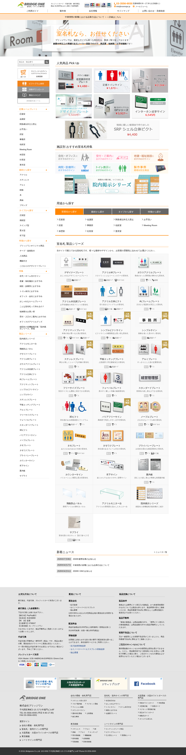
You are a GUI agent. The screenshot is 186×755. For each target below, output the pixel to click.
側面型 (22, 220)
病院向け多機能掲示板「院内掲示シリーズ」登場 (33, 328)
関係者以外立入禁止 (28, 124)
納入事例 (75, 716)
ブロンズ (23, 205)
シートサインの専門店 (32, 740)
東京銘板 (26, 736)
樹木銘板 (75, 738)
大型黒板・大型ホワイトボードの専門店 (40, 732)
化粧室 (22, 144)
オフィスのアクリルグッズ (31, 322)
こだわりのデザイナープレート (33, 266)
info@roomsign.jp (123, 7)
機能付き (23, 261)
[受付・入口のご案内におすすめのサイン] (111, 157)
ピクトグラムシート (113, 732)
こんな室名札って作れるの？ (32, 306)
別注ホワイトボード (147, 712)
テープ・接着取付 (27, 251)
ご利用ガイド (32, 11)
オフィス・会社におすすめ (31, 296)
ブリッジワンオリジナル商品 (32, 246)
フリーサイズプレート (29, 415)
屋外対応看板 (77, 713)
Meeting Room (26, 149)
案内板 (22, 471)
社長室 (22, 160)
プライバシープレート (29, 455)
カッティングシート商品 (115, 729)
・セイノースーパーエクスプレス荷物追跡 (86, 649)
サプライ (23, 476)
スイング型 (24, 225)
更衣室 (22, 165)
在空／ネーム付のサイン (30, 276)
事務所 (22, 139)
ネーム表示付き (125, 707)
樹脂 (21, 190)
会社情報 (93, 11)
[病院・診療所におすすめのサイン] (73, 168)
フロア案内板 (77, 704)
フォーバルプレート (28, 420)
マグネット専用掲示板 (147, 709)
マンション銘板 (78, 707)
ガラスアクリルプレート (30, 364)
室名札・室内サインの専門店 (35, 729)
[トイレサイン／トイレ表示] (111, 168)
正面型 (22, 215)
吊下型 (22, 235)
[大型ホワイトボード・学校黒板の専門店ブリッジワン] (75, 683)
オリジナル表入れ (146, 719)
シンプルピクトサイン (29, 389)
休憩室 (22, 154)
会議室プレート (111, 713)
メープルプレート (27, 440)
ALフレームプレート (28, 379)
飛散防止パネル (26, 349)
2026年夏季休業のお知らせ (84, 559)
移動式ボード (144, 716)
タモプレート (25, 445)
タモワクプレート (27, 450)
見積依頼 (153, 11)
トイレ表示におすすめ (29, 291)
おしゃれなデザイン (113, 704)
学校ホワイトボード (147, 703)
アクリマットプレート (29, 384)
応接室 (22, 114)
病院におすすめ (111, 710)
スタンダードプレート (29, 425)
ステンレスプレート (28, 400)
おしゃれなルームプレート (31, 301)
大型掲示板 (143, 706)
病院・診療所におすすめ (30, 286)
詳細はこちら (115, 17)
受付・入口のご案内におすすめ (33, 317)
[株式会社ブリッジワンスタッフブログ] (111, 683)
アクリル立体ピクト (28, 374)
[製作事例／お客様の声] (149, 168)
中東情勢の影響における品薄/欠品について (91, 565)
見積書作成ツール (33, 101)
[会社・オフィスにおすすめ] (73, 157)
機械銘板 (88, 735)
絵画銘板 (86, 738)
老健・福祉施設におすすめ (31, 281)
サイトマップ (123, 11)
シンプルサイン (26, 394)
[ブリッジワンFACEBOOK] (146, 683)
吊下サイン (24, 466)
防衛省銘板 (87, 742)
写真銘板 (75, 742)
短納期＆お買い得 (27, 311)
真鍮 (21, 200)
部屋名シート (126, 735)
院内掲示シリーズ (27, 339)
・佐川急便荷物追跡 (77, 646)
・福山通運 (73, 652)
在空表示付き (111, 700)
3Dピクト (24, 430)
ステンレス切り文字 (79, 700)
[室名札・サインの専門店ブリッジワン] (34, 5)
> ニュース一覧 (160, 552)
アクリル (23, 175)
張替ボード (156, 706)
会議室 (22, 119)
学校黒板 (162, 703)
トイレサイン (111, 707)
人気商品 (23, 256)
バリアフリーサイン (28, 435)
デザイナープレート (28, 354)
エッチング (94, 732)
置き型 (22, 230)
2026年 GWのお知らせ (82, 571)
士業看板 (90, 713)
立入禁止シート (111, 735)
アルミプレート (26, 410)
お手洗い (23, 129)
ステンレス (24, 180)
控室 (21, 134)
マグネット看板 (92, 704)
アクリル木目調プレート (30, 369)
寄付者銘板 (76, 735)
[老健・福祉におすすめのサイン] (149, 157)
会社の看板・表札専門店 (33, 725)
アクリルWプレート (28, 359)
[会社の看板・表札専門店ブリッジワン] (40, 683)
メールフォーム (141, 7)
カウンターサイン (27, 460)
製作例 (63, 11)
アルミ (22, 185)
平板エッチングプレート (30, 405)
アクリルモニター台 (28, 344)
